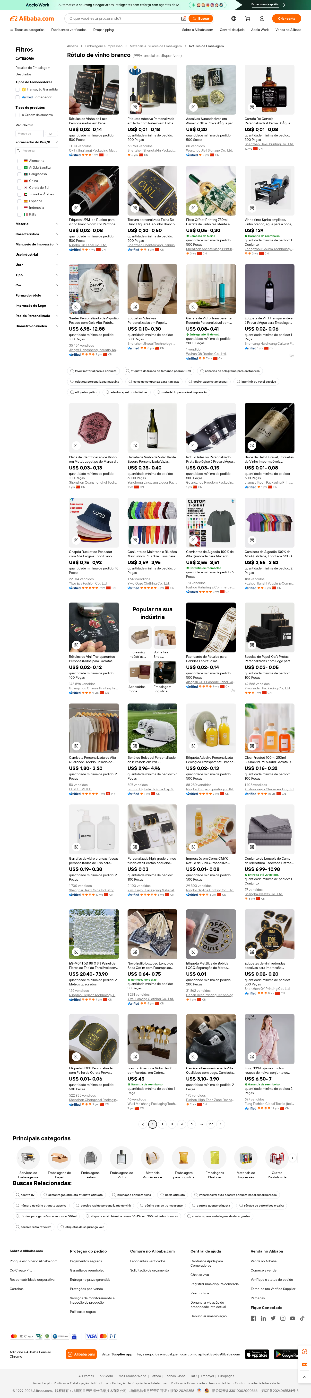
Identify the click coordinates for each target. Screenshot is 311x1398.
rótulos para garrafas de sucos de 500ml (49, 1216)
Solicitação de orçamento (149, 1270)
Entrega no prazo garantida (90, 1279)
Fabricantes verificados (147, 1261)
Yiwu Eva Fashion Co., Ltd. (88, 583)
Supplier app (122, 1354)
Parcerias (258, 1298)
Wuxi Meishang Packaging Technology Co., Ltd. (152, 1104)
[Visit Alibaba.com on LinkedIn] (263, 1318)
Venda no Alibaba (263, 1261)
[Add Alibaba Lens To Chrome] (81, 1354)
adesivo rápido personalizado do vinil (106, 1205)
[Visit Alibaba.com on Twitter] (273, 1318)
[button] (184, 18)
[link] (304, 1351)
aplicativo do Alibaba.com (219, 1354)
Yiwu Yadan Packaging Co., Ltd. (268, 688)
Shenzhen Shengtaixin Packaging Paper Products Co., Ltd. (152, 150)
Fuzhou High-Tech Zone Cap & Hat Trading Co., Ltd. (152, 789)
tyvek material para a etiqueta (96, 371)
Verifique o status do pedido (272, 1279)
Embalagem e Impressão (103, 46)
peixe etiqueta (175, 1195)
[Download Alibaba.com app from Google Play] (287, 1354)
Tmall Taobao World (131, 1376)
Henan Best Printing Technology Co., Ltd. (211, 995)
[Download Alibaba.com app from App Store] (257, 1354)
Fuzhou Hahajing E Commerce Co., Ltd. (211, 587)
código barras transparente (164, 1205)
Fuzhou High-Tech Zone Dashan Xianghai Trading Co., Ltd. (211, 1100)
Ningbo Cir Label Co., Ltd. (88, 245)
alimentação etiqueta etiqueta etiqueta (75, 1195)
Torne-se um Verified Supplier (273, 1289)
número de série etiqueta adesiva (44, 1205)
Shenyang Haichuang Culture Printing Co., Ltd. (269, 343)
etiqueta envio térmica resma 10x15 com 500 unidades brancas (134, 1216)
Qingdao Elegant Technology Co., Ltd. (94, 995)
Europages (226, 1376)
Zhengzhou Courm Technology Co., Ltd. (269, 249)
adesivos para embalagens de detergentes (221, 1216)
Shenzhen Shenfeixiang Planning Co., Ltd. (152, 245)
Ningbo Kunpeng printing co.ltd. (210, 789)
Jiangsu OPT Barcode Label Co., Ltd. (211, 682)
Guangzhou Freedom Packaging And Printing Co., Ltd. (211, 482)
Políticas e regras (83, 1312)
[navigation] (37, 586)
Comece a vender (264, 1270)
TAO (193, 1376)
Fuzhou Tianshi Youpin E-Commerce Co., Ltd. (269, 583)
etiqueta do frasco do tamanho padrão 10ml (161, 371)
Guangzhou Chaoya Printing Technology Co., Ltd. (94, 688)
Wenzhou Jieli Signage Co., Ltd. (209, 150)
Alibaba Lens (36, 1352)
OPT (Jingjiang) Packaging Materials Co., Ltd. (94, 150)
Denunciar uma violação (208, 1316)
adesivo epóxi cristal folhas (129, 392)
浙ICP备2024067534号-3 (279, 1391)
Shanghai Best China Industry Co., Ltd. (94, 890)
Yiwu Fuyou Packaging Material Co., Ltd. (152, 890)
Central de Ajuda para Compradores (206, 1263)
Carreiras (17, 1289)
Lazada (155, 1376)
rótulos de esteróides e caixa (264, 1205)
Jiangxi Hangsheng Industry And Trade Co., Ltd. (94, 350)
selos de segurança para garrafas (156, 381)
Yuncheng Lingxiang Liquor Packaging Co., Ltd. (152, 482)
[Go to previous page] (142, 1124)
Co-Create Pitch (22, 1270)
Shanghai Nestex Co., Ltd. (264, 894)
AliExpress (86, 1376)
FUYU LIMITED (80, 789)
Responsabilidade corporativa (32, 1279)
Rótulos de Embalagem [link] (206, 46)
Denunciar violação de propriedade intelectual (208, 1304)
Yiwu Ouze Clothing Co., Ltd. (149, 583)
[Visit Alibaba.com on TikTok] (302, 1318)
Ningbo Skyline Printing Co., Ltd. (210, 890)
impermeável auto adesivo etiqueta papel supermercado (238, 1195)
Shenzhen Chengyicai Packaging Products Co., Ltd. (94, 1100)
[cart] (248, 19)
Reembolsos (199, 1293)
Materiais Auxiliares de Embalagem (156, 46)
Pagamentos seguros (86, 1261)
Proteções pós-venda (86, 1289)
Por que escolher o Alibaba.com (33, 1261)
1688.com (105, 1376)
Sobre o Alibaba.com (26, 1251)
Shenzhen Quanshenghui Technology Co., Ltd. (94, 482)
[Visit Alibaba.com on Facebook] (254, 1318)
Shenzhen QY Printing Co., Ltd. (267, 989)
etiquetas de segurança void (84, 1227)
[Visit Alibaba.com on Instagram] (283, 1318)
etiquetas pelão (85, 392)
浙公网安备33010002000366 (235, 1391)
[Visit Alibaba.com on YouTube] (292, 1318)
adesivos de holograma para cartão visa (232, 371)
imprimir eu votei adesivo (259, 381)
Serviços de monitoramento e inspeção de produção (92, 1300)
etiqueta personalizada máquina (97, 381)
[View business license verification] (199, 1390)
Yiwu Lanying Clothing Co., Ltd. (151, 999)
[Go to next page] (220, 1124)
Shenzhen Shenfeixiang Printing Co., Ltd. (211, 249)
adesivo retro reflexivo (36, 1227)
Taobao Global (175, 1376)
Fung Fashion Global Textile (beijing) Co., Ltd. (269, 1104)
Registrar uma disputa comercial (214, 1284)
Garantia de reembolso (87, 1270)
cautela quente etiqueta (213, 1205)
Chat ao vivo (199, 1275)
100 (211, 1124)
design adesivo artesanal (210, 381)
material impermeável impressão (184, 392)
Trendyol (207, 1376)
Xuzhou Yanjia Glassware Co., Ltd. (269, 789)
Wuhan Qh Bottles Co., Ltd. (206, 354)
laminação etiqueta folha (134, 1195)
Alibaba (72, 46)
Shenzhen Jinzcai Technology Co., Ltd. (152, 343)
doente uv (27, 1195)
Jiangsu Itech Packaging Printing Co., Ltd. (269, 482)
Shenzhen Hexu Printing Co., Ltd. (269, 144)
